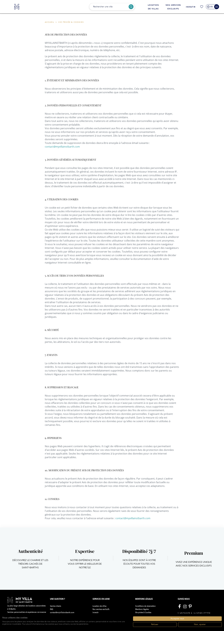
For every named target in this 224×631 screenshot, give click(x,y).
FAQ (51, 609)
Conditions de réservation (145, 606)
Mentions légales (142, 609)
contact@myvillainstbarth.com (62, 146)
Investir (191, 7)
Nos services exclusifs (100, 609)
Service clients (55, 606)
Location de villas (99, 606)
